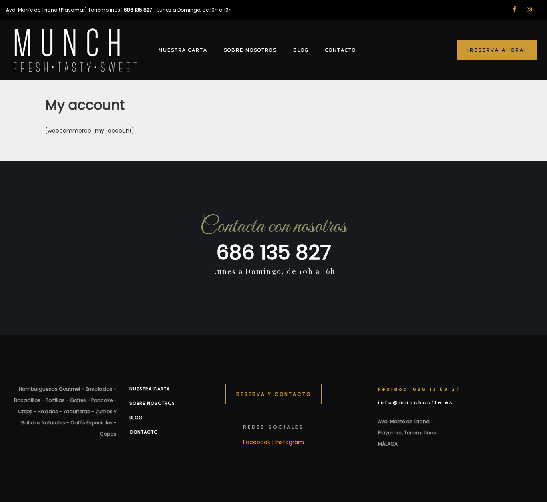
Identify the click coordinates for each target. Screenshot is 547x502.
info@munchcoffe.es (416, 402)
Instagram (289, 442)
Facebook (256, 442)
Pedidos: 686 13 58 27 (419, 389)
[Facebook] (514, 9)
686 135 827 (273, 252)
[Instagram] (529, 9)
